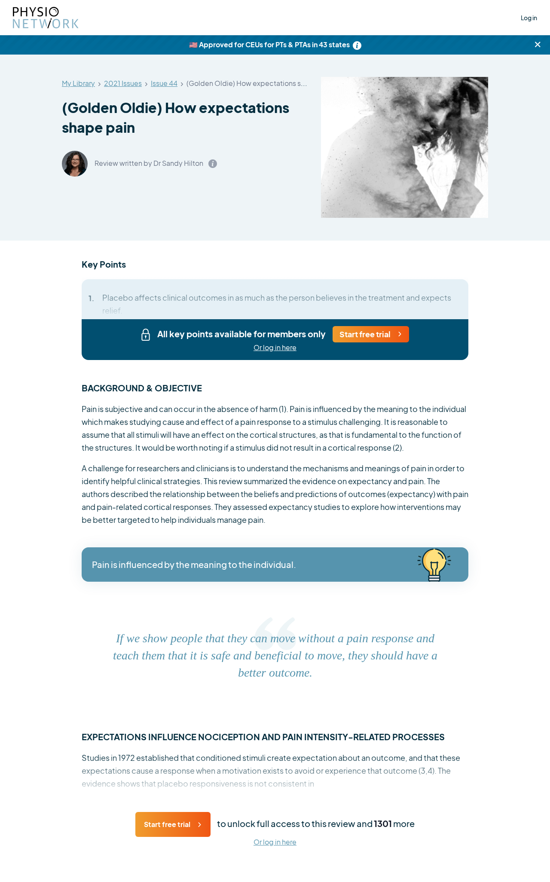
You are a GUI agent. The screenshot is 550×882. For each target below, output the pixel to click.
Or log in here (275, 348)
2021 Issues (123, 83)
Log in (529, 17)
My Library (78, 83)
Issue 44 (164, 83)
